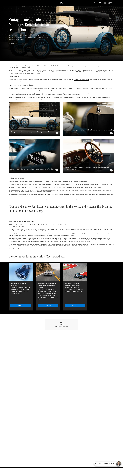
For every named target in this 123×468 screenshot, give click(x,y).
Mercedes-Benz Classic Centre (81, 79)
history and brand (29, 249)
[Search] (95, 3)
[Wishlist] (100, 3)
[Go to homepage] (62, 3)
